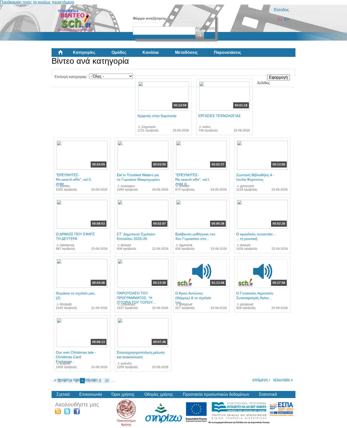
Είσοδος (281, 10)
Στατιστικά (268, 394)
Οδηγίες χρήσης (158, 394)
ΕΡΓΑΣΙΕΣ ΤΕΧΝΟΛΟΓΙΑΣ (219, 116)
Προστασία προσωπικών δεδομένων (216, 394)
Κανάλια (151, 52)
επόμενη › (261, 380)
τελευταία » (283, 380)
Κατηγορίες (84, 52)
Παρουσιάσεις (227, 52)
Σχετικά (63, 394)
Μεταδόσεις (186, 52)
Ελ (280, 19)
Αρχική (64, 54)
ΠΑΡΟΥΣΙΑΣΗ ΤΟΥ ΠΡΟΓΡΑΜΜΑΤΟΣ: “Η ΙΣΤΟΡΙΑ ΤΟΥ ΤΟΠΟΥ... (136, 297)
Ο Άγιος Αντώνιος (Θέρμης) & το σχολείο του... (193, 297)
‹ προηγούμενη (84, 380)
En (286, 19)
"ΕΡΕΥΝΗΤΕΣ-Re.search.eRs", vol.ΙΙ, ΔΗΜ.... (74, 179)
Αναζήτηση (205, 28)
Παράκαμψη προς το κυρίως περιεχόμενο (37, 2)
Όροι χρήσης (123, 394)
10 (106, 381)
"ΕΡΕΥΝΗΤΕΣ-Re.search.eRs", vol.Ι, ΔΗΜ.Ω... (192, 179)
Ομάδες (119, 52)
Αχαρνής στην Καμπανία (156, 116)
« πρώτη (62, 380)
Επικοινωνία (90, 394)
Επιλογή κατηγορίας (71, 77)
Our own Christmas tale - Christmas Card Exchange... (76, 357)
